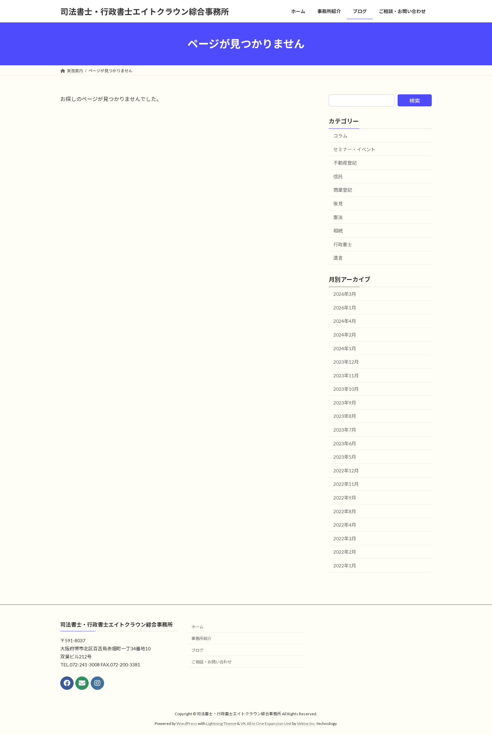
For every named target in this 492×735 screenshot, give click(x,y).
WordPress (186, 723)
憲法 (338, 217)
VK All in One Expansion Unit (266, 723)
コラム (340, 136)
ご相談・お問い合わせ (211, 661)
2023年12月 (346, 362)
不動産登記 (345, 163)
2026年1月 (344, 307)
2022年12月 (346, 470)
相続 (338, 231)
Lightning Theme (221, 723)
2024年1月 (344, 348)
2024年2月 (344, 335)
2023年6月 (344, 443)
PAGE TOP (474, 706)
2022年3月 (344, 538)
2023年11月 (346, 375)
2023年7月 (344, 430)
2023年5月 (344, 457)
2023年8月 (344, 416)
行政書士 (342, 244)
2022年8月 (344, 511)
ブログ (197, 650)
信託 (338, 176)
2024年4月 (344, 321)
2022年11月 (346, 484)
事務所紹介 (201, 638)
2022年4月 (344, 525)
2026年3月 (344, 294)
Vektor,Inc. (306, 723)
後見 (338, 203)
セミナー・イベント (354, 149)
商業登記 (342, 190)
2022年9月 (344, 497)
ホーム (197, 626)
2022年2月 (344, 552)
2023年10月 (346, 389)
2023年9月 (344, 402)
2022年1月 (344, 565)
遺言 (338, 258)
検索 (414, 100)
